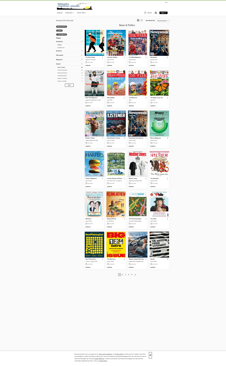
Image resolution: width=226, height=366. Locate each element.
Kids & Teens (81, 13)
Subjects (60, 13)
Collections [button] (69, 13)
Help (166, 2)
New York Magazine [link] (91, 98)
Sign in (163, 13)
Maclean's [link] (88, 219)
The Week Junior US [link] (156, 98)
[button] (147, 13)
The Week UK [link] (133, 98)
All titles (60, 45)
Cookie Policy (103, 361)
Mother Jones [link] (133, 178)
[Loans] (156, 13)
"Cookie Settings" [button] (99, 359)
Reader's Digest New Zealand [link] (137, 259)
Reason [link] (152, 259)
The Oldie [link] (153, 219)
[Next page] (135, 275)
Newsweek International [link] (136, 138)
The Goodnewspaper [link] (135, 219)
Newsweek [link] (153, 57)
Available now (61, 47)
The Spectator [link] (154, 178)
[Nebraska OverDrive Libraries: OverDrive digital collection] (75, 6)
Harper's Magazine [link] (91, 178)
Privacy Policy (119, 354)
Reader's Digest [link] (90, 138)
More (69, 85)
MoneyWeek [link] (111, 98)
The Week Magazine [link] (135, 57)
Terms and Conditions (105, 354)
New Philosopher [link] (91, 259)
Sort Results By (150, 20)
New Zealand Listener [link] (113, 138)
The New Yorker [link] (90, 57)
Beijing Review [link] (111, 219)
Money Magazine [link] (155, 138)
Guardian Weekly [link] (112, 57)
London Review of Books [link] (114, 178)
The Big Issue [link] (111, 259)
